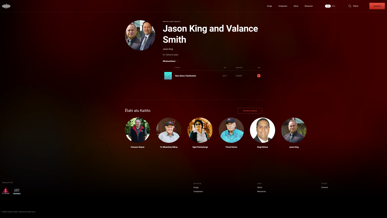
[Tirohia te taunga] (6, 5)
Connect (377, 6)
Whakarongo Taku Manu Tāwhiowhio (259, 75)
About (296, 6)
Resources (309, 6)
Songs (269, 6)
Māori (333, 6)
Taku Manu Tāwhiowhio (185, 76)
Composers (282, 6)
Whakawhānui (169, 61)
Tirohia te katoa (250, 111)
